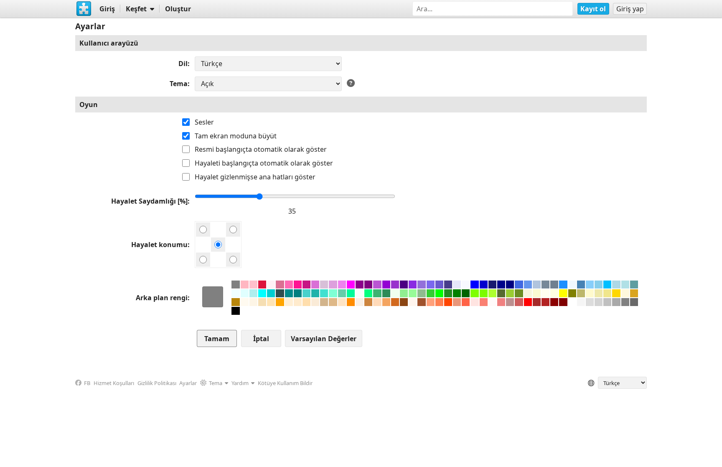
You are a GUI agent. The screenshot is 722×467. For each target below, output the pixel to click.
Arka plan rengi (162, 297)
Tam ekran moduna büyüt (236, 135)
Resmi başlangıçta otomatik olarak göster (261, 149)
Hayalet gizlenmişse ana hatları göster (255, 176)
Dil (183, 63)
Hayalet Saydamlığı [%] (149, 201)
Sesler (204, 122)
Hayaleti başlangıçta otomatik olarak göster (264, 163)
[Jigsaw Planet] (84, 9)
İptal (261, 338)
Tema (179, 83)
